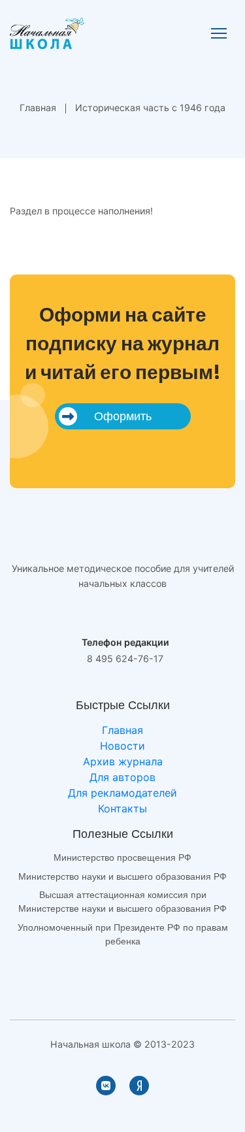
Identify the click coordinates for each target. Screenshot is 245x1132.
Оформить (123, 416)
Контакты (122, 808)
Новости (122, 745)
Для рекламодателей (122, 792)
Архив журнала (123, 761)
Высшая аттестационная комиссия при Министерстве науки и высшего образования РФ (122, 901)
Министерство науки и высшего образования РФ (122, 876)
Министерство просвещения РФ (122, 857)
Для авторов (122, 777)
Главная (38, 107)
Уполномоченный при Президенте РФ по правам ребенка (123, 934)
